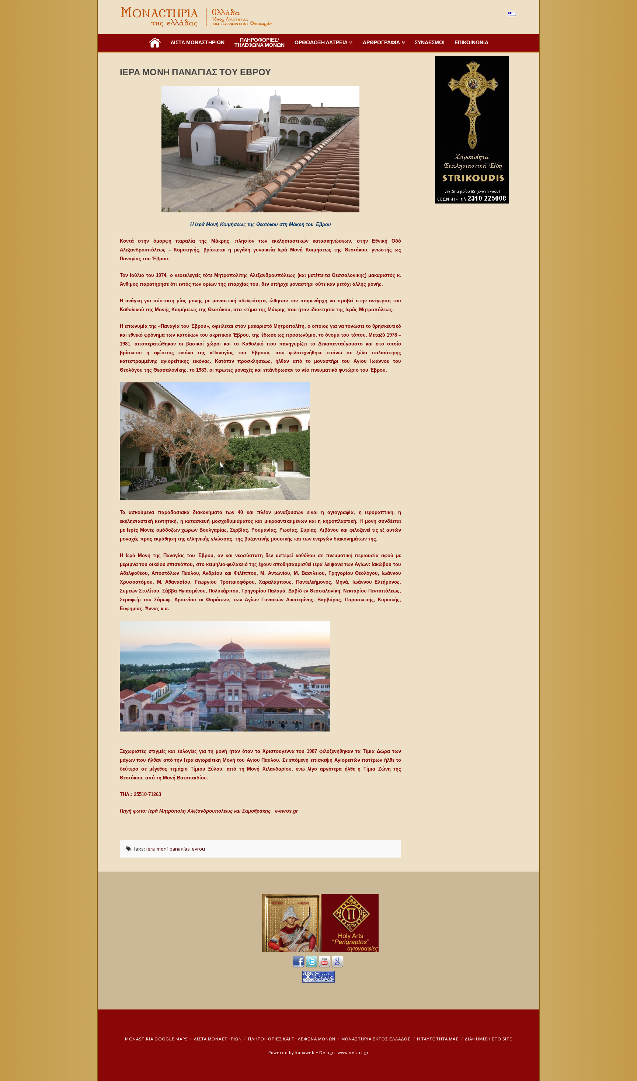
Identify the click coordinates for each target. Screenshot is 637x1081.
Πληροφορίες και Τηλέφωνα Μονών (291, 1038)
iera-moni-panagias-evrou (175, 848)
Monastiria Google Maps (156, 1038)
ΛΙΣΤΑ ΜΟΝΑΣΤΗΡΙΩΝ (218, 1038)
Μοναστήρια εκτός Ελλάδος (376, 1038)
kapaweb (304, 1052)
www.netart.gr (353, 1052)
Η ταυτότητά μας (438, 1038)
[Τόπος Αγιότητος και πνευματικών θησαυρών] (197, 17)
